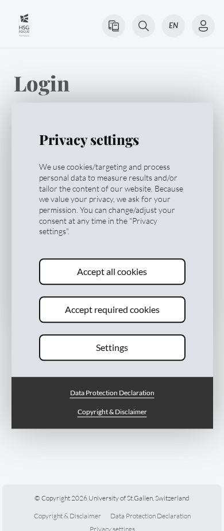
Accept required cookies (112, 309)
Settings (112, 347)
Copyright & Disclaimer (112, 411)
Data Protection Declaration (112, 393)
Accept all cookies (112, 271)
